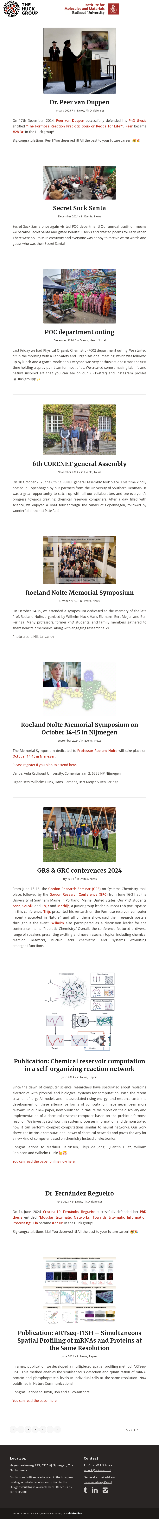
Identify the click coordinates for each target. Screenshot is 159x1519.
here (51, 1487)
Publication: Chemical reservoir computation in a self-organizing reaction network (79, 1065)
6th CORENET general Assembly (80, 463)
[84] (79, 834)
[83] (79, 1012)
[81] (79, 1290)
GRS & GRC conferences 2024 (79, 870)
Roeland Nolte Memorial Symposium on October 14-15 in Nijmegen (79, 728)
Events (88, 216)
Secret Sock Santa (79, 208)
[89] (79, 182)
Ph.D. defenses (95, 110)
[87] (79, 429)
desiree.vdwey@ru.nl (98, 1482)
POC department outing (79, 332)
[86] (79, 560)
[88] (79, 296)
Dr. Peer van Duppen (80, 102)
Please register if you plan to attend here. (45, 765)
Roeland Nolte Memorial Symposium (79, 592)
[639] (79, 61)
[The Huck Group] (20, 8)
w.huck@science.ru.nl (97, 1470)
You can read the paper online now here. (44, 1161)
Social (102, 340)
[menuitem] (150, 9)
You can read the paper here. (35, 1400)
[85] (79, 689)
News (80, 110)
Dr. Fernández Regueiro (79, 1193)
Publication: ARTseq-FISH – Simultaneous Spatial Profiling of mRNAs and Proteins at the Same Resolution (79, 1340)
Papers (93, 1077)
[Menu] (150, 9)
